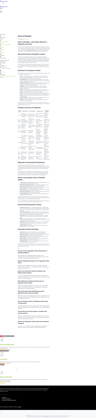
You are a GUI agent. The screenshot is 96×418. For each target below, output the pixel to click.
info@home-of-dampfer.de (5, 44)
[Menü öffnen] (1, 8)
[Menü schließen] (0, 411)
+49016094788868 (4, 41)
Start (3, 3)
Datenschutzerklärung (6, 398)
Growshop (2, 364)
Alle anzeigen (2, 383)
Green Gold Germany (6, 377)
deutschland (2, 76)
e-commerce (8, 76)
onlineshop (13, 76)
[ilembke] (2, 341)
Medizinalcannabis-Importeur (8, 336)
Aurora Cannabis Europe (7, 344)
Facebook (2, 49)
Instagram (2, 52)
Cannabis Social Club (4, 350)
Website (1, 47)
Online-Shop (2, 72)
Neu (1, 336)
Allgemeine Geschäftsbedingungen (9, 400)
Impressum (4, 397)
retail (3, 77)
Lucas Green (3, 359)
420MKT (19, 406)
